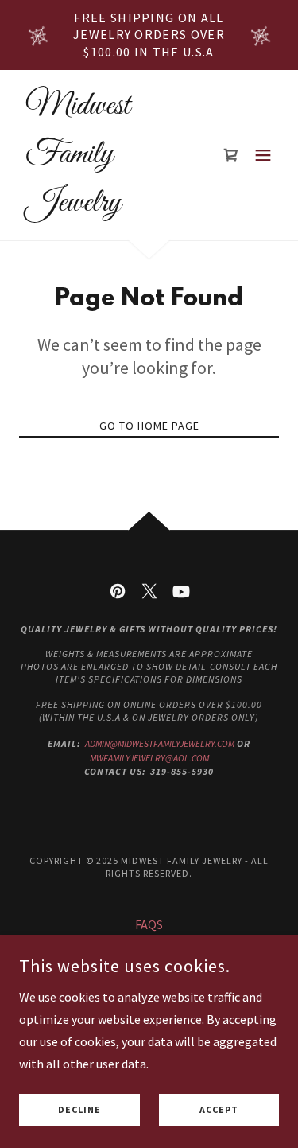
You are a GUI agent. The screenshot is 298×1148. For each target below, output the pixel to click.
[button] (263, 155)
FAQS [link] (149, 924)
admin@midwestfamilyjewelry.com (159, 743)
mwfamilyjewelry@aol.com (149, 758)
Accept (218, 1110)
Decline (79, 1110)
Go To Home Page (149, 425)
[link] (110, 206)
